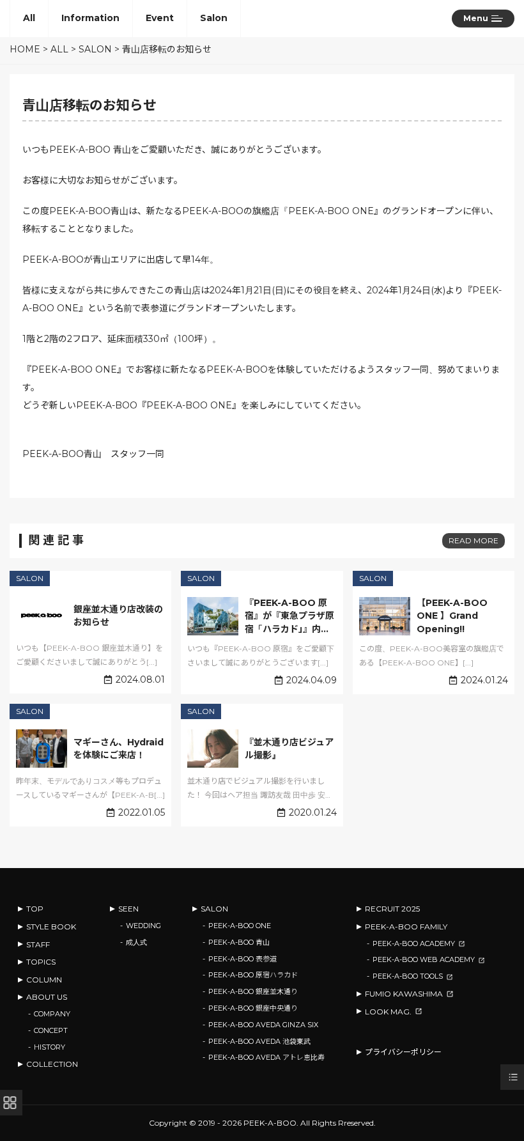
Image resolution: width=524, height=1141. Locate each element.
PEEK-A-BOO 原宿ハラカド (253, 974)
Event (160, 18)
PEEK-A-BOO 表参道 (242, 958)
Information (90, 18)
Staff (38, 944)
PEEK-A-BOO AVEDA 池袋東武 (259, 1041)
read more (473, 540)
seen (128, 908)
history (49, 1047)
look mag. (388, 1011)
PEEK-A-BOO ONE (239, 925)
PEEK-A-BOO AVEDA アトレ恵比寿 (266, 1057)
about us (46, 997)
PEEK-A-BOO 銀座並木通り (253, 991)
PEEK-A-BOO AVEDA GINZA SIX (263, 1024)
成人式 (136, 942)
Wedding (143, 925)
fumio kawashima (404, 993)
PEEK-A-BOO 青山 (239, 942)
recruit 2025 (392, 908)
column (44, 979)
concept (51, 1030)
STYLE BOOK (51, 926)
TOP (34, 908)
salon (214, 908)
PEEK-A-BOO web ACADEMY (424, 959)
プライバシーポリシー (403, 1052)
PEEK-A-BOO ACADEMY (414, 943)
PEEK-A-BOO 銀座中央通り (253, 1008)
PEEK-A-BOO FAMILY (406, 926)
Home (25, 49)
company (52, 1013)
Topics (41, 961)
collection (52, 1064)
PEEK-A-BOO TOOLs (408, 976)
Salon (213, 18)
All (29, 18)
